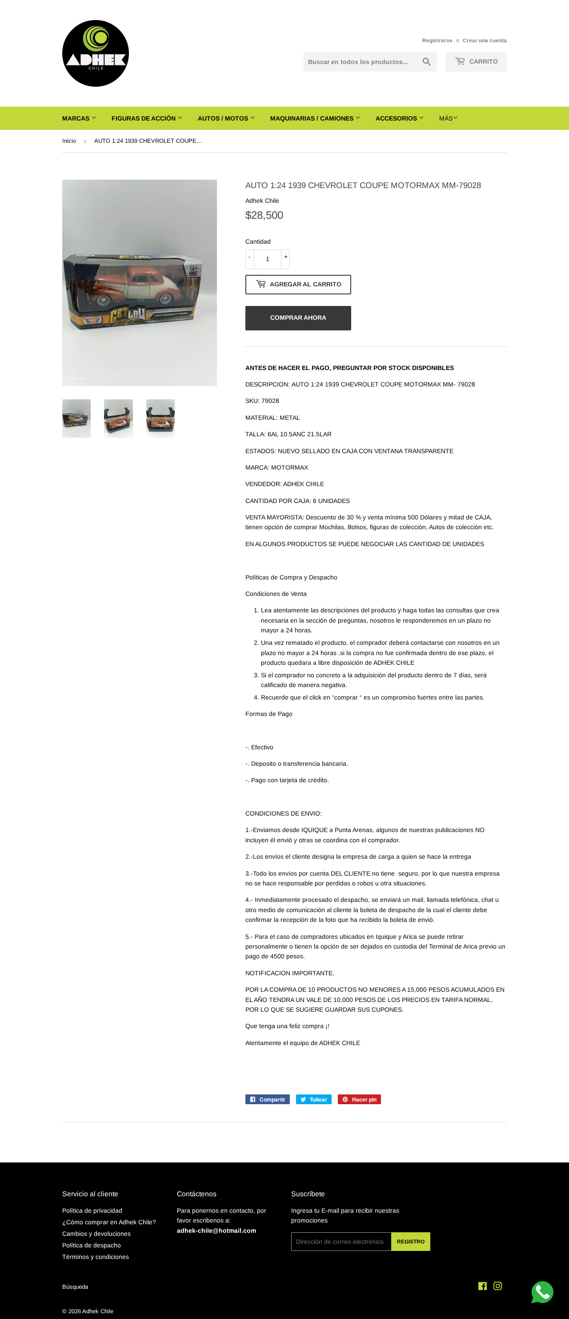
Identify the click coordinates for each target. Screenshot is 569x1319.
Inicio (69, 140)
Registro (411, 1242)
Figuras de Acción (144, 118)
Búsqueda (75, 1286)
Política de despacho (91, 1245)
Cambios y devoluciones (96, 1233)
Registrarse (437, 40)
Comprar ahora (298, 317)
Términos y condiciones (95, 1256)
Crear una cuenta (485, 40)
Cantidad (258, 241)
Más (446, 118)
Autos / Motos (224, 118)
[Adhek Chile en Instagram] (497, 1287)
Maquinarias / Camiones (312, 118)
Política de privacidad (92, 1210)
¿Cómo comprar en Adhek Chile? (109, 1222)
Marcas (76, 118)
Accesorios (397, 118)
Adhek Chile (97, 1311)
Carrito (483, 61)
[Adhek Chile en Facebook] (482, 1287)
